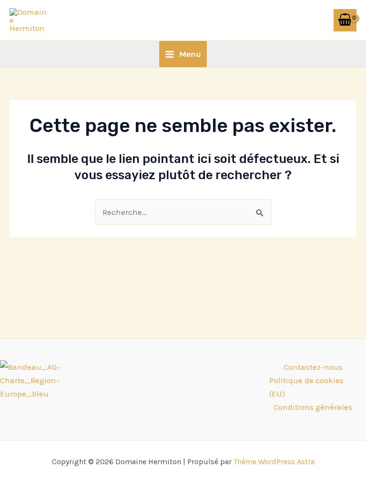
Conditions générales (313, 407)
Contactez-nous (313, 367)
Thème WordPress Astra (274, 461)
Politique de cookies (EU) (306, 387)
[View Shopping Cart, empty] (345, 20)
